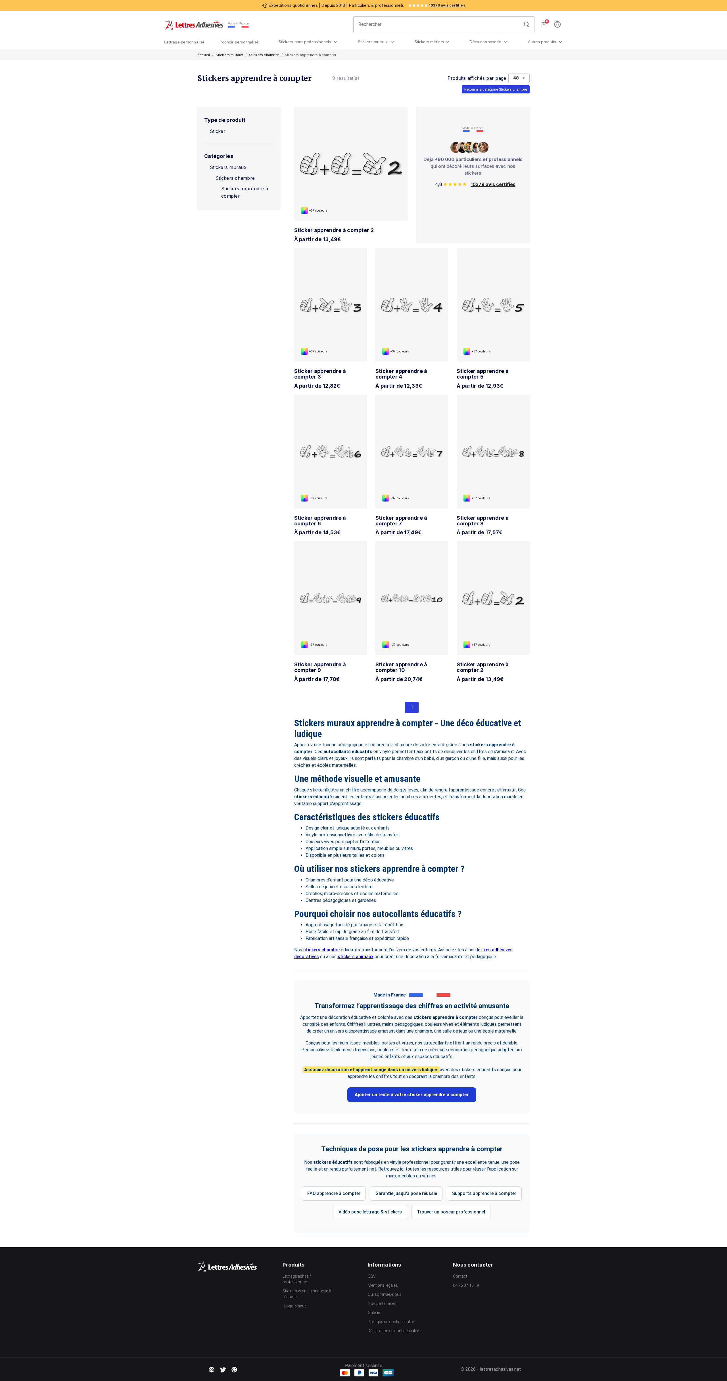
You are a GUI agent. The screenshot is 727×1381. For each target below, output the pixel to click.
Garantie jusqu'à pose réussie (406, 1193)
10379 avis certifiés (447, 5)
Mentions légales (383, 1285)
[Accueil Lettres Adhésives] (194, 24)
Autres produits (542, 41)
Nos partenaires (382, 1303)
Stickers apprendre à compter (244, 192)
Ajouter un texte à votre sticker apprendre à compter (412, 1094)
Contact (460, 1276)
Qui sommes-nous (385, 1294)
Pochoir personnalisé (239, 42)
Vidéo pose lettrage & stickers (370, 1212)
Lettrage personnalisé (184, 42)
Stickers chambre (264, 55)
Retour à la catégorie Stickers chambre (495, 89)
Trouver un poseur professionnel (451, 1212)
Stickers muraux (373, 41)
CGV (372, 1276)
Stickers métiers (429, 41)
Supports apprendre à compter (484, 1193)
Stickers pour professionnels (305, 41)
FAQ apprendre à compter (333, 1193)
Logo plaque (295, 1306)
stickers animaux (355, 956)
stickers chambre (321, 949)
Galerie (374, 1312)
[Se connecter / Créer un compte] (557, 24)
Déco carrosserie (485, 41)
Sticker (217, 131)
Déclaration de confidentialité (393, 1330)
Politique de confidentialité (391, 1321)
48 (516, 78)
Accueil (203, 55)
